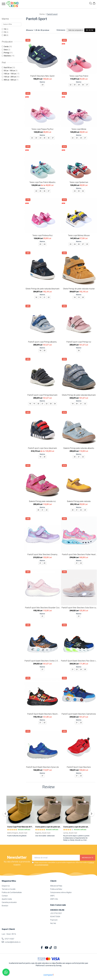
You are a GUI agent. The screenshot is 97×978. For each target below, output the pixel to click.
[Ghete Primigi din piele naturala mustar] (79, 268)
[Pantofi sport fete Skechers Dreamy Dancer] (42, 534)
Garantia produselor (9, 902)
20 (5, 35)
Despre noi (6, 886)
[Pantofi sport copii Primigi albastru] (42, 322)
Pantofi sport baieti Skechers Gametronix (79, 714)
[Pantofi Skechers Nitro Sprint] (42, 56)
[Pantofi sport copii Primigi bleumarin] (42, 375)
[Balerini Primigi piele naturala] (79, 481)
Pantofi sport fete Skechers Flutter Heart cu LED (79, 554)
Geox (6, 50)
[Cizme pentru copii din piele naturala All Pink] (48, 809)
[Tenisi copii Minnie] (79, 109)
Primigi (6, 53)
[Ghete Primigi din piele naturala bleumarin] (42, 268)
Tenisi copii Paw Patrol (78, 76)
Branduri (5, 906)
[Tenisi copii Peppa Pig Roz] (42, 109)
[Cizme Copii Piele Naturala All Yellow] (20, 809)
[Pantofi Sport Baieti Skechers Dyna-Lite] (42, 747)
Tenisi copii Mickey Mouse (79, 235)
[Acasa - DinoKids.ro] (16, 4)
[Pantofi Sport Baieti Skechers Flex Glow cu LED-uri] (79, 640)
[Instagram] (55, 948)
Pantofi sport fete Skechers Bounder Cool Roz (42, 608)
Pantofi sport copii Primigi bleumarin (42, 395)
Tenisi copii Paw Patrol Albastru (42, 182)
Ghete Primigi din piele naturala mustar (79, 289)
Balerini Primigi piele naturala (78, 501)
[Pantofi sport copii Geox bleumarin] (42, 428)
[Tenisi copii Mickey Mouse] (79, 215)
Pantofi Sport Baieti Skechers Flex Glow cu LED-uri (79, 661)
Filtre (90, 30)
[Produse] (4, 4)
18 (5, 29)
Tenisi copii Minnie (78, 129)
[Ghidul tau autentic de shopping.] (48, 975)
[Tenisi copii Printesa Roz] (42, 215)
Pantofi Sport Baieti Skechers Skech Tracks (42, 714)
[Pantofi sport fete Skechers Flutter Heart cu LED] (79, 534)
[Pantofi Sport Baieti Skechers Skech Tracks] (42, 694)
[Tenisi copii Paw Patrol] (79, 56)
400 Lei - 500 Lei (10, 80)
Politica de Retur (56, 889)
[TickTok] (51, 948)
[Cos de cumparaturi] (94, 3)
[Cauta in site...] (90, 3)
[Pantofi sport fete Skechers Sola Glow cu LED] (79, 587)
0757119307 (9, 939)
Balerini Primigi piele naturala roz (42, 501)
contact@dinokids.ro (12, 942)
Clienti (53, 881)
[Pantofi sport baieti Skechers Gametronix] (79, 694)
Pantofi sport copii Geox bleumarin (42, 448)
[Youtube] (46, 948)
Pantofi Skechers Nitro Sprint (42, 76)
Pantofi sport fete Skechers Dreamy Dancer (42, 554)
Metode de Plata (56, 886)
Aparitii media (7, 899)
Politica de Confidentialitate (12, 892)
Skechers (7, 56)
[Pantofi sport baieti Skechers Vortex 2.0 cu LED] (42, 640)
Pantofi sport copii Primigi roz (78, 342)
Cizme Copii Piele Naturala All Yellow (21, 827)
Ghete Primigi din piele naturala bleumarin (42, 289)
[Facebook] (42, 948)
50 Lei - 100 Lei (9, 71)
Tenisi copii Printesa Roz (42, 235)
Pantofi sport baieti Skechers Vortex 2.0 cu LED (42, 661)
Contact (5, 896)
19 (5, 32)
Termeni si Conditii (8, 889)
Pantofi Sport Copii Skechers (79, 767)
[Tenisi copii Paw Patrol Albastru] (42, 162)
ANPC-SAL (54, 899)
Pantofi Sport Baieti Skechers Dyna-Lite (42, 767)
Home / (43, 14)
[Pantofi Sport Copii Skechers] (79, 747)
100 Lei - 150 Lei (10, 74)
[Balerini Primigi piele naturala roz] (42, 481)
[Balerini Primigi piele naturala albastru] (79, 428)
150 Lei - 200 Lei (10, 77)
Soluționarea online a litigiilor (61, 892)
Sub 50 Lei (8, 67)
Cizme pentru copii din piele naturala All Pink (52, 827)
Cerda (6, 46)
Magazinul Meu (9, 881)
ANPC (52, 896)
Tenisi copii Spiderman (79, 182)
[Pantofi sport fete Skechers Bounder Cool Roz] (42, 587)
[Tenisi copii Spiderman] (79, 162)
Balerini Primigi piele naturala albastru (79, 448)
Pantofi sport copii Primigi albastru (42, 342)
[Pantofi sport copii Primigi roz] (79, 322)
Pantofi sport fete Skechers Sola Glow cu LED (79, 608)
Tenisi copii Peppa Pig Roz (42, 129)
